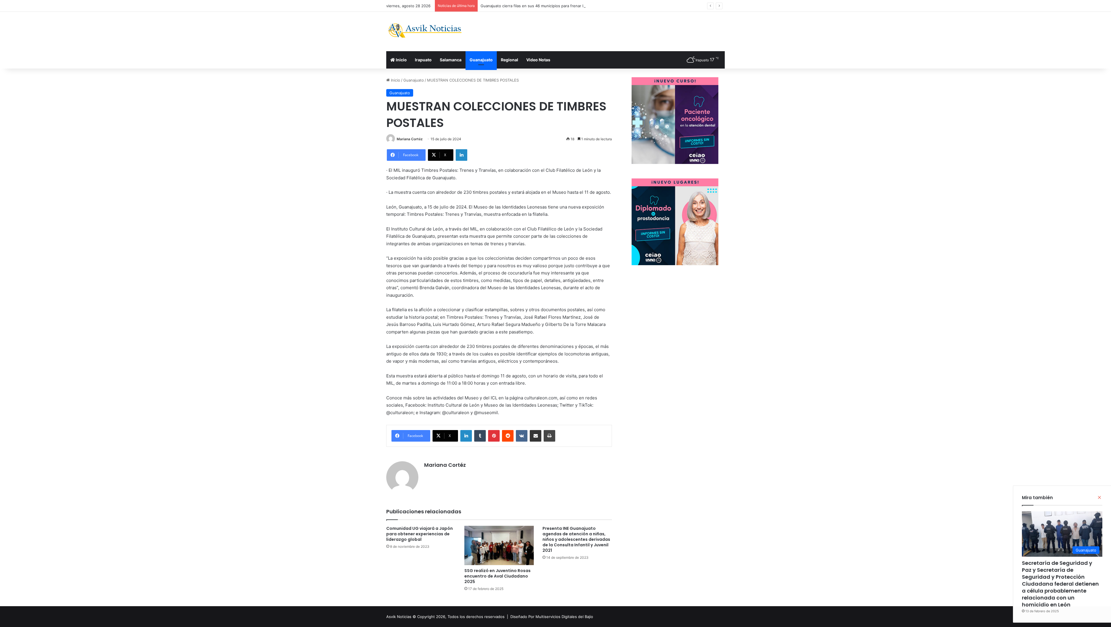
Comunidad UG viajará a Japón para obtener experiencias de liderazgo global (419, 533)
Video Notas (538, 59)
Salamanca (450, 59)
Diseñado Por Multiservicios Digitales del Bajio (551, 616)
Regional (509, 59)
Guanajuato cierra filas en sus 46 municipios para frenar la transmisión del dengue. (555, 5)
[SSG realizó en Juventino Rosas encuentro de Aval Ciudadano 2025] (499, 545)
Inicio (401, 59)
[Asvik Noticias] (429, 30)
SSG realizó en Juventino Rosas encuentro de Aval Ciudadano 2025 (497, 576)
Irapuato (423, 59)
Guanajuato (481, 59)
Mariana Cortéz (410, 139)
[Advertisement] (613, 31)
